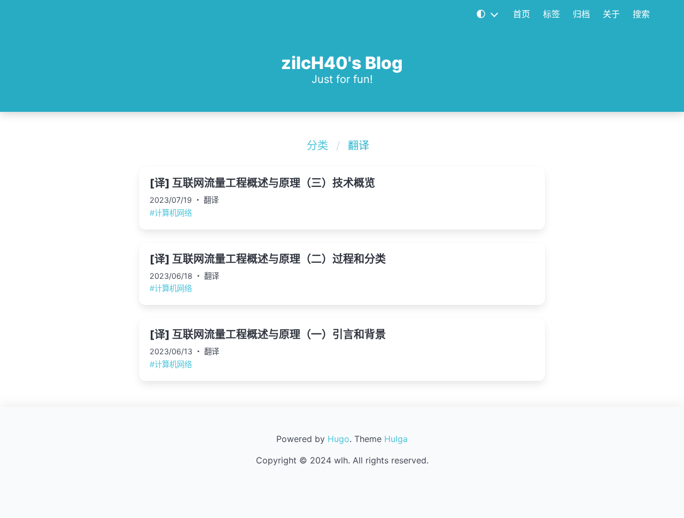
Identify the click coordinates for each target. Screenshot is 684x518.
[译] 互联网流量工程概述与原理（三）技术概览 (262, 183)
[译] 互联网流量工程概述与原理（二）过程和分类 (268, 259)
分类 (317, 145)
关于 (611, 14)
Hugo (338, 438)
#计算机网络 (171, 212)
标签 (551, 14)
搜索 (641, 14)
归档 (581, 14)
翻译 (211, 199)
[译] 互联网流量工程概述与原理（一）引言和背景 (268, 334)
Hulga (396, 438)
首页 (521, 14)
